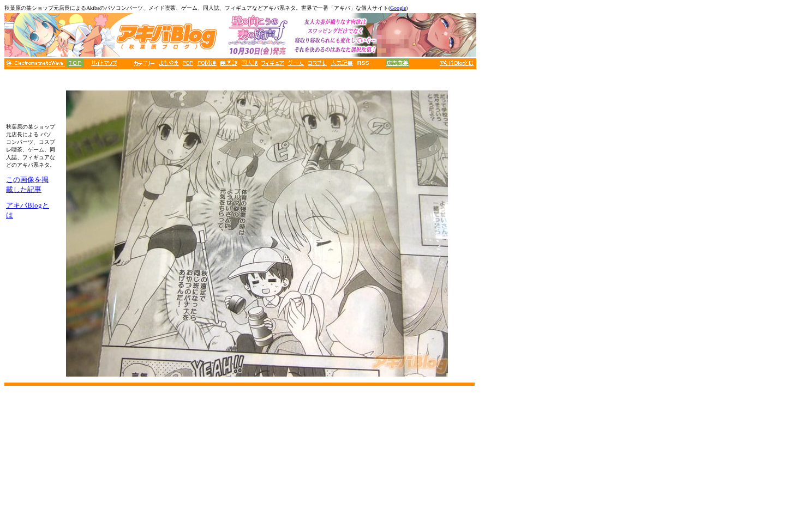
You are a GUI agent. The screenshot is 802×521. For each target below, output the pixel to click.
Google (398, 8)
